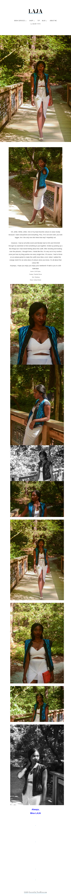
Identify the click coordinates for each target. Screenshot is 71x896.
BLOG (43, 21)
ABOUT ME (53, 21)
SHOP (31, 21)
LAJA (35, 11)
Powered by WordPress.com (38, 892)
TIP (38, 21)
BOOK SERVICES (19, 21)
